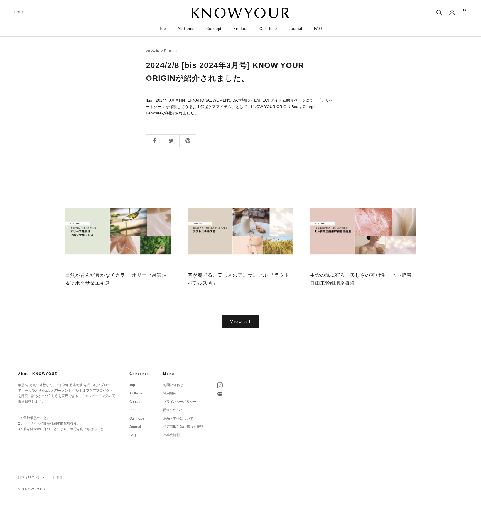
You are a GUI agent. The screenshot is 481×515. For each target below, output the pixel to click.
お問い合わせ (173, 385)
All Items (186, 28)
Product (240, 28)
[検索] (439, 12)
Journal (295, 28)
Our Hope (268, 28)
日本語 (19, 12)
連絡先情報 (171, 435)
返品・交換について (178, 418)
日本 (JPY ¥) (29, 477)
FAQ (318, 28)
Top (162, 28)
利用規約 (169, 393)
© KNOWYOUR (32, 489)
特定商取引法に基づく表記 (183, 427)
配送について (173, 410)
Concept (214, 28)
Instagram (220, 385)
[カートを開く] (464, 12)
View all (240, 321)
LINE (220, 394)
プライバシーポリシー (180, 402)
